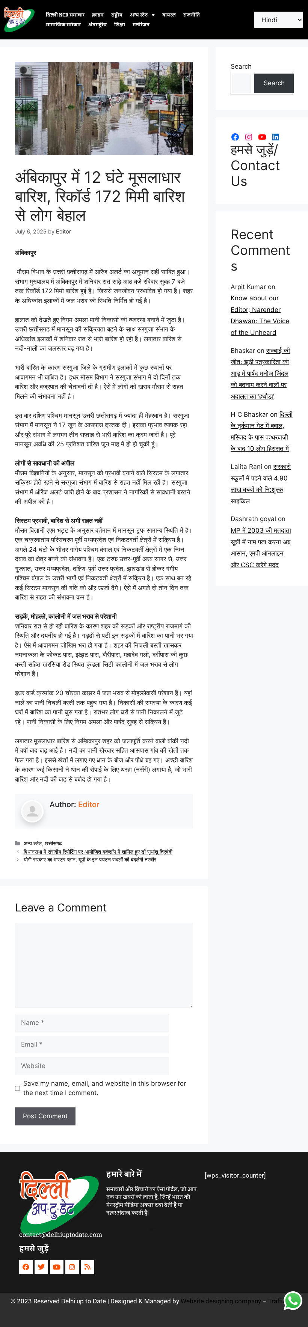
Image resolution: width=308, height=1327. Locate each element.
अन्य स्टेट (139, 15)
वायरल (169, 15)
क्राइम (98, 15)
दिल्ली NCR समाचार (65, 15)
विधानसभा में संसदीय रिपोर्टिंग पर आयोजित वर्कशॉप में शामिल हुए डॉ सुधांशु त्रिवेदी (98, 851)
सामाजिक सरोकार (63, 24)
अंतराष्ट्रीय (97, 24)
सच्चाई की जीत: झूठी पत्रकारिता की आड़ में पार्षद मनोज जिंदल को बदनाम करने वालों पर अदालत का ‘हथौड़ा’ (260, 373)
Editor (89, 804)
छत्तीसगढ (53, 843)
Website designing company (221, 1301)
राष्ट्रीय (116, 15)
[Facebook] (235, 137)
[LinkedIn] (275, 137)
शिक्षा (119, 24)
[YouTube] (262, 137)
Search (241, 66)
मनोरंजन (141, 24)
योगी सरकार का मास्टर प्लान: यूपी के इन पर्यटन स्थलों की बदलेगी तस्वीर (90, 859)
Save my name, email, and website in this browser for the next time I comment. (104, 1088)
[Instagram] (248, 137)
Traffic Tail (282, 1301)
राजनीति (191, 15)
